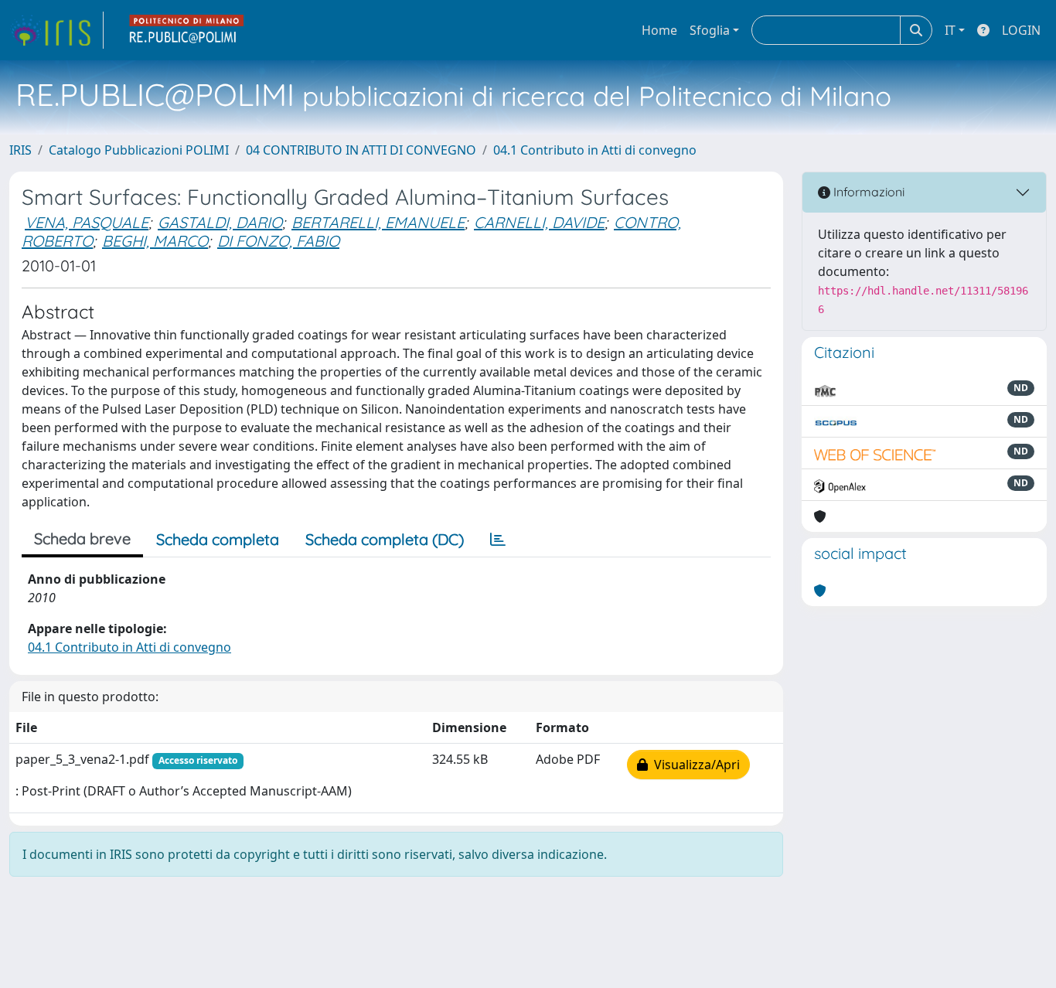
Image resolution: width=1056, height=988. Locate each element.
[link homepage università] (187, 30)
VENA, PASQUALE (86, 222)
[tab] (498, 539)
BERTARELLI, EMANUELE (378, 222)
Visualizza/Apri (694, 764)
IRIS (20, 149)
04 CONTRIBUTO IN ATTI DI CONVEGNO (361, 149)
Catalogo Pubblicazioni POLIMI (139, 149)
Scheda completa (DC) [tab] (384, 539)
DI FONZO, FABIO (278, 240)
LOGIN (1021, 30)
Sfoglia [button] (710, 30)
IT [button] (950, 30)
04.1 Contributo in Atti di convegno (595, 149)
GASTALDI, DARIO (220, 222)
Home (659, 30)
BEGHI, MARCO (155, 240)
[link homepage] (56, 30)
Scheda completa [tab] (217, 539)
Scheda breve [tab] (82, 538)
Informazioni (867, 191)
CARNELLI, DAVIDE (539, 222)
